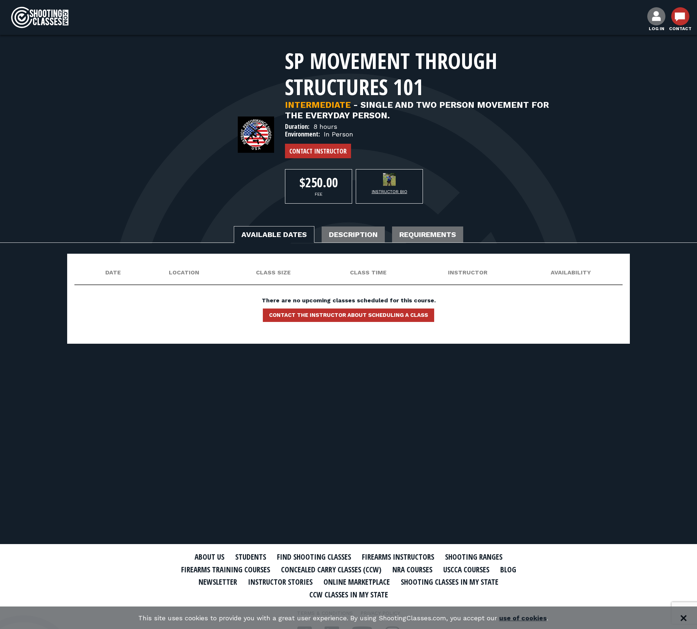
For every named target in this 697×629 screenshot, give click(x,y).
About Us (209, 557)
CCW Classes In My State (348, 594)
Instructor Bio (389, 191)
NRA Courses (412, 569)
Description (353, 234)
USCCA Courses (466, 569)
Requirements (427, 234)
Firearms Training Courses (225, 569)
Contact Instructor (318, 151)
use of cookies (523, 618)
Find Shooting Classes (314, 557)
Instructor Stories (280, 582)
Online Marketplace (356, 582)
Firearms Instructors (398, 557)
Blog (508, 569)
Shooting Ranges (473, 557)
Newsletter (218, 582)
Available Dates (274, 234)
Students (250, 557)
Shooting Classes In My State (449, 582)
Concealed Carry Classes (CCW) (331, 569)
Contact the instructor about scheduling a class (348, 315)
